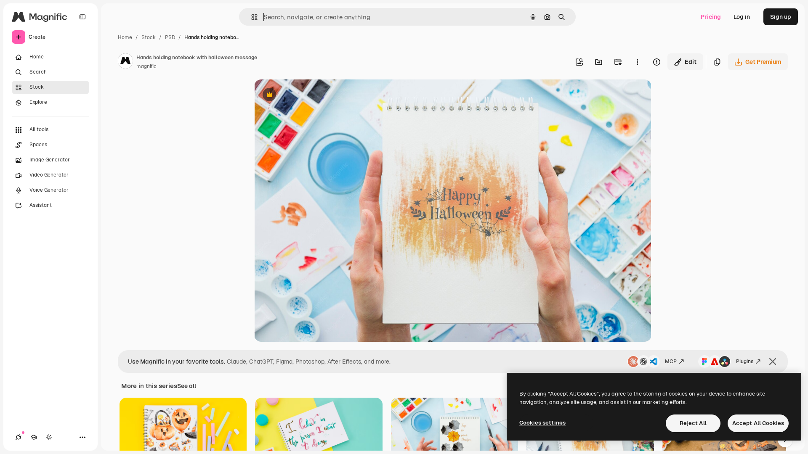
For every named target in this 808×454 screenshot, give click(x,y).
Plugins (744, 361)
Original (308, 96)
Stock (148, 37)
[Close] (773, 361)
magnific (146, 66)
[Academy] (33, 437)
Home (125, 37)
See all (186, 386)
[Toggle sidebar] (82, 17)
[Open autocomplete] (251, 17)
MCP (671, 361)
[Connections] (18, 437)
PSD (170, 37)
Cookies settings (542, 422)
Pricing (711, 17)
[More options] (637, 61)
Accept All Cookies (758, 423)
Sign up (780, 17)
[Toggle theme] (49, 437)
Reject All (693, 423)
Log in (742, 17)
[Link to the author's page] (125, 62)
